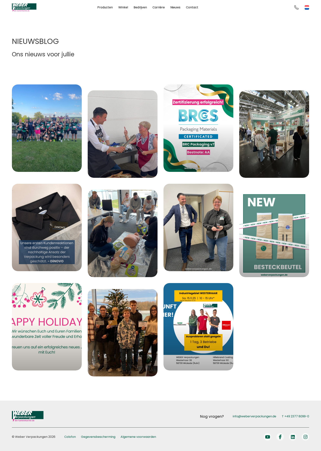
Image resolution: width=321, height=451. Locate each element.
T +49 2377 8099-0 (295, 416)
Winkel (123, 7)
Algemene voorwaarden (138, 437)
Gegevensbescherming (98, 437)
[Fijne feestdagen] (47, 326)
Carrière (159, 7)
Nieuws (175, 7)
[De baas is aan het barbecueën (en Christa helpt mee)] (123, 134)
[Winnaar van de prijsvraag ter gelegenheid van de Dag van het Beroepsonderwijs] (123, 332)
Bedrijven (140, 7)
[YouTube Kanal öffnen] (267, 437)
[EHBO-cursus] (123, 233)
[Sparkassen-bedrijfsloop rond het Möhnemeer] (47, 128)
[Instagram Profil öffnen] (305, 437)
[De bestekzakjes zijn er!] (274, 233)
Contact (192, 7)
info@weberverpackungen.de (254, 416)
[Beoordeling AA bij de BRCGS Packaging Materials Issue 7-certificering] (198, 128)
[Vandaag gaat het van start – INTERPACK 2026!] (274, 134)
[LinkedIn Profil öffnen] (292, 437)
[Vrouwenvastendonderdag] (198, 227)
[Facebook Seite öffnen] (280, 437)
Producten (105, 7)
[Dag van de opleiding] (198, 326)
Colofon (70, 437)
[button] (8, 443)
